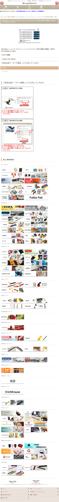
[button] (1, 3)
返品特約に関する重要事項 (9, 59)
